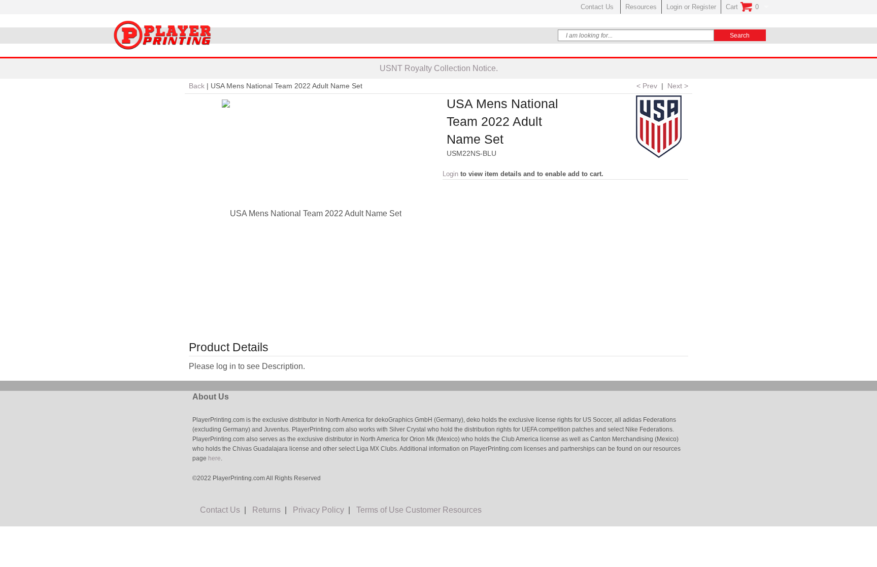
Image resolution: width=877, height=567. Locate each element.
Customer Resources (444, 510)
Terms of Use (379, 510)
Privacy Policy (318, 510)
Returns (266, 510)
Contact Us (598, 7)
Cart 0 (742, 7)
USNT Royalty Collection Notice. (439, 68)
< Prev (646, 86)
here (214, 458)
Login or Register (691, 7)
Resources (641, 7)
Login (450, 174)
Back (197, 86)
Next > (677, 86)
